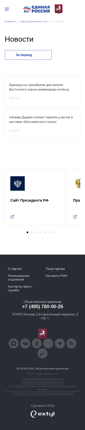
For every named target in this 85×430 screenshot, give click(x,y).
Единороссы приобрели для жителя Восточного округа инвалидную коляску (39, 87)
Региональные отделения (18, 277)
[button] (27, 232)
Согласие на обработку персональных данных (42, 393)
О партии (15, 269)
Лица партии (55, 269)
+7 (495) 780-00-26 (42, 306)
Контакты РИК (56, 276)
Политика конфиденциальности (42, 382)
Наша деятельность (34, 21)
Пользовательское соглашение (43, 378)
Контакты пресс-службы (20, 288)
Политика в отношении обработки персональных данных (43, 388)
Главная (10, 21)
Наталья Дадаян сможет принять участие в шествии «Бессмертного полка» (41, 119)
